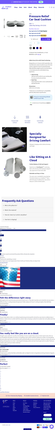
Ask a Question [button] (31, 254)
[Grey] (30, 48)
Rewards (41, 7)
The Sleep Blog (26, 406)
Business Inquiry (26, 412)
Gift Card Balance (26, 410)
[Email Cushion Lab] (8, 407)
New (20, 7)
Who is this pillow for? (11, 205)
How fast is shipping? (11, 219)
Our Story (25, 403)
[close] (53, 2)
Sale (25, 7)
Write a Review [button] (24, 254)
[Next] (23, 22)
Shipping (35, 403)
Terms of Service (36, 407)
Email (45, 412)
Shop (41, 2)
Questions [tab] (2, 257)
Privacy (34, 406)
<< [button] (0, 371)
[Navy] (37, 48)
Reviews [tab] (2, 256)
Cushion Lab (7, 425)
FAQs (24, 404)
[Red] (40, 48)
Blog (35, 7)
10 (0, 389)
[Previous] (6, 22)
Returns (34, 404)
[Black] (34, 48)
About (30, 7)
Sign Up (47, 419)
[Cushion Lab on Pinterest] (5, 407)
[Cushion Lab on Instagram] (6, 407)
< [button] (0, 370)
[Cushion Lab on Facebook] (3, 407)
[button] (8, 305)
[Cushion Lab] (7, 7)
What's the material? (10, 210)
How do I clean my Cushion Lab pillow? (16, 215)
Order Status (25, 409)
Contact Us (25, 407)
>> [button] (0, 390)
